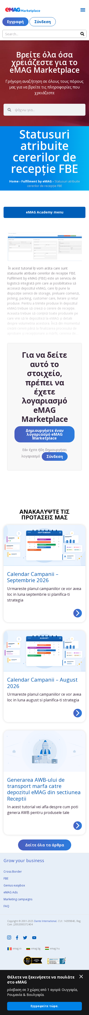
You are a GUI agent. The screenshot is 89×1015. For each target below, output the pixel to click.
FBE (6, 878)
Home (14, 181)
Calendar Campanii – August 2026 (42, 682)
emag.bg (35, 948)
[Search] (82, 34)
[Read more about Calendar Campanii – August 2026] (77, 713)
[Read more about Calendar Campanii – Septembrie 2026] (77, 613)
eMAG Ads (11, 892)
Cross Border (13, 872)
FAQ (6, 906)
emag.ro (17, 948)
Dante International (45, 921)
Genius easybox (14, 885)
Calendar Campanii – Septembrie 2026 (32, 577)
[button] (83, 10)
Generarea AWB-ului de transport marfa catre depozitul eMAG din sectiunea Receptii (44, 789)
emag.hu (55, 948)
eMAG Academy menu (44, 212)
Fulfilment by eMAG (36, 181)
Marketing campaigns (18, 899)
